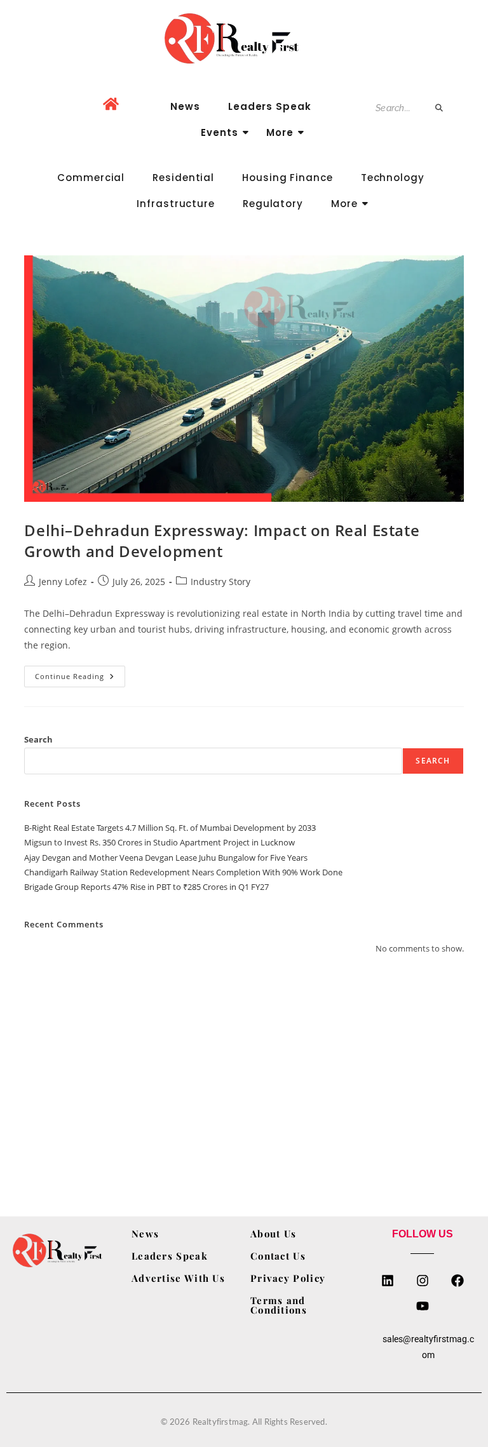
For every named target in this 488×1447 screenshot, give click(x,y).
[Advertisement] (243, 1070)
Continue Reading (80, 673)
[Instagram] (422, 1280)
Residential (183, 177)
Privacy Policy (287, 1278)
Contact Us (278, 1255)
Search (38, 739)
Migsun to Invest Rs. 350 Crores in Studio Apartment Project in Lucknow (159, 842)
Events (219, 132)
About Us (273, 1233)
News (185, 106)
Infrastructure (176, 203)
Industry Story (220, 581)
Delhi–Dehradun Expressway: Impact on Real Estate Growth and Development (221, 541)
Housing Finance (287, 177)
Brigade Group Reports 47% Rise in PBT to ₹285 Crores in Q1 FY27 (146, 886)
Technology (392, 177)
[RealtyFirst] (244, 38)
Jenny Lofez (63, 581)
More (280, 132)
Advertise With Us (178, 1278)
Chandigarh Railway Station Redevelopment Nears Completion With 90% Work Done (183, 872)
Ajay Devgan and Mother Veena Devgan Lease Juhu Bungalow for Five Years (166, 857)
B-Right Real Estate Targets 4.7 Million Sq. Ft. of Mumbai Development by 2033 (170, 827)
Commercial (91, 177)
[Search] (440, 108)
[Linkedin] (387, 1280)
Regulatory (273, 203)
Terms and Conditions (278, 1305)
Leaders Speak (269, 106)
